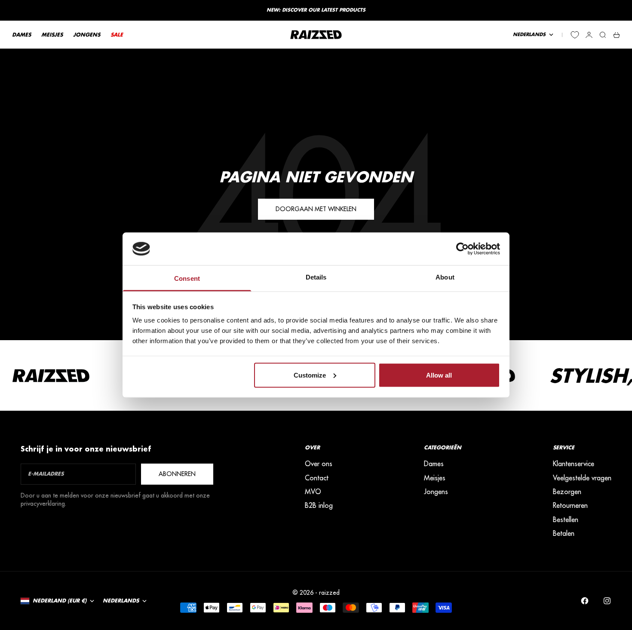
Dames (434, 463)
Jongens (436, 491)
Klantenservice (573, 463)
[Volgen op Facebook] (584, 600)
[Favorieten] (575, 35)
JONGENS (86, 34)
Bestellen (565, 519)
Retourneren (570, 505)
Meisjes (434, 477)
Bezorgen (567, 491)
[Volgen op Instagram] (607, 600)
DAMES (21, 34)
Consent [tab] (187, 278)
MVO (313, 491)
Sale (116, 34)
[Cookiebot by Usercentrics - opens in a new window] (462, 248)
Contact (316, 477)
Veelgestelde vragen (582, 477)
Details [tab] (316, 277)
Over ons (318, 463)
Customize (310, 374)
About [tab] (445, 277)
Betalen (563, 533)
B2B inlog (319, 505)
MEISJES (52, 34)
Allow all (439, 374)
